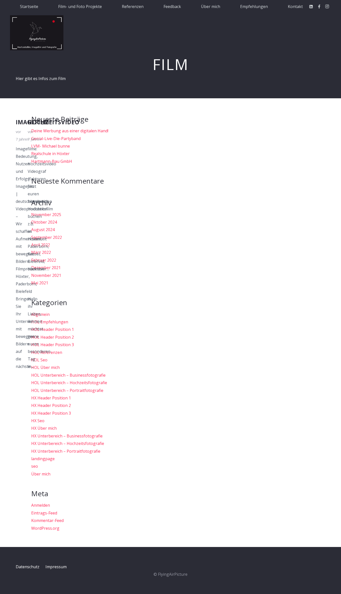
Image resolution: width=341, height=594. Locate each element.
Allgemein (40, 314)
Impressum (56, 566)
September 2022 (46, 237)
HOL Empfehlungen (49, 322)
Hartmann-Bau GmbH (51, 161)
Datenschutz (27, 566)
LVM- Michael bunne (50, 146)
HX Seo (37, 420)
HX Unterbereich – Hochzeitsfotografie (67, 443)
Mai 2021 (39, 283)
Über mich (40, 474)
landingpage (43, 458)
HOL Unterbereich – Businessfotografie (68, 375)
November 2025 (46, 214)
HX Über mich (44, 428)
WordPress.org (45, 528)
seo (34, 466)
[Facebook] (319, 7)
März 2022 (41, 252)
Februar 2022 (43, 260)
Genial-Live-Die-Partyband (56, 138)
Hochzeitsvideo (53, 122)
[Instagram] (327, 7)
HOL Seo (39, 360)
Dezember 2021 (46, 267)
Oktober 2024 (44, 222)
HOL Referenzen (46, 352)
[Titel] (36, 32)
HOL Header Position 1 (52, 329)
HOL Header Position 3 (52, 344)
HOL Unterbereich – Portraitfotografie (67, 390)
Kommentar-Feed (47, 520)
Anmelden (40, 505)
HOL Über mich (45, 367)
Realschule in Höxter (50, 153)
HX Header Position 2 (51, 405)
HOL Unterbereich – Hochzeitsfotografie (69, 382)
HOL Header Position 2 (52, 337)
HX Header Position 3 (51, 413)
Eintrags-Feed (44, 513)
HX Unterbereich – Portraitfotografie (65, 451)
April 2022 (40, 245)
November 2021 (46, 275)
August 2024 (43, 229)
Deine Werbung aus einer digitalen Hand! (69, 131)
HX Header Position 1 (51, 398)
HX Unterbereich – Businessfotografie (67, 436)
